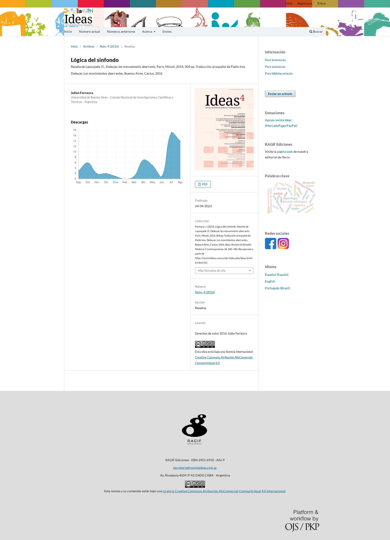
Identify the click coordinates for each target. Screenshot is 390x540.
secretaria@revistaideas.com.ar (195, 467)
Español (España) (276, 274)
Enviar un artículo (280, 94)
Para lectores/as (275, 60)
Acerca (147, 31)
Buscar (317, 31)
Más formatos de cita (211, 270)
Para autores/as (275, 66)
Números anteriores (121, 31)
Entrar (322, 3)
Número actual (89, 31)
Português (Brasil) (277, 288)
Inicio (68, 31)
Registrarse (304, 3)
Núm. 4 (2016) (109, 46)
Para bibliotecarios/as (279, 73)
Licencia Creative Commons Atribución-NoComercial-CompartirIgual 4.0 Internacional (224, 491)
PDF (204, 184)
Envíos (167, 31)
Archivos (88, 46)
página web (285, 151)
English (270, 281)
